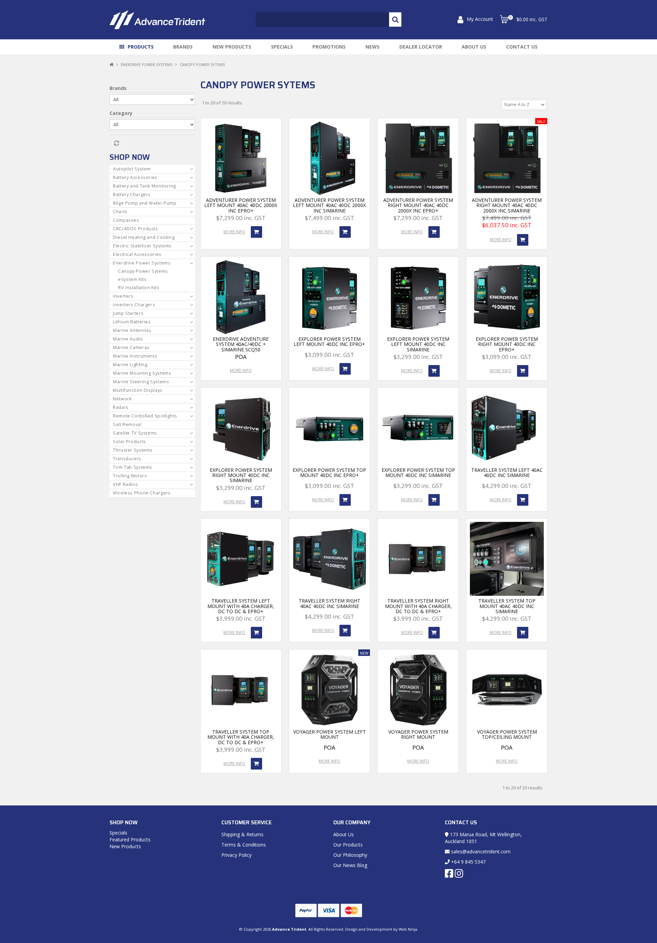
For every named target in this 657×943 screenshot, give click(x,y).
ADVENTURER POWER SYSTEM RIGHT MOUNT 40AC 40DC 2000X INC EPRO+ (418, 205)
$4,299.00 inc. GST (506, 486)
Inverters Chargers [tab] (134, 305)
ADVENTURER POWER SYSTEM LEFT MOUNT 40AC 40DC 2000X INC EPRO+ (240, 205)
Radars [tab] (121, 407)
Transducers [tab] (127, 459)
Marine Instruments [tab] (135, 356)
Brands (183, 46)
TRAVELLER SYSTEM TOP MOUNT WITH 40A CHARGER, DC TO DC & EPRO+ (240, 737)
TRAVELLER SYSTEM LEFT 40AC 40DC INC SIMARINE (507, 472)
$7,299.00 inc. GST (241, 218)
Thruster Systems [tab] (133, 450)
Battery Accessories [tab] (135, 177)
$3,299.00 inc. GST (418, 357)
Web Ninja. (408, 929)
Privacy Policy (236, 855)
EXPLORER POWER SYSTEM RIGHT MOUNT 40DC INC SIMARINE (241, 475)
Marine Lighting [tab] (130, 364)
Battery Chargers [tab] (132, 194)
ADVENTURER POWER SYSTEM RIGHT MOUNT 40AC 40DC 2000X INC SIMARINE (507, 205)
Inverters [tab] (123, 296)
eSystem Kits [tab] (132, 279)
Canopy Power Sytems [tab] (143, 271)
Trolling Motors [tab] (130, 476)
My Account (480, 19)
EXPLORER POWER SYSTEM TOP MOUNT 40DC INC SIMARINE (418, 472)
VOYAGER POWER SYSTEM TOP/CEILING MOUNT (507, 734)
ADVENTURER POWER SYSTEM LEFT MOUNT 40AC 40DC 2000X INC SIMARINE (329, 205)
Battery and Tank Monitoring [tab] (144, 186)
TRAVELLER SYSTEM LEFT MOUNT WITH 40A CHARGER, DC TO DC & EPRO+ (240, 606)
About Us (474, 46)
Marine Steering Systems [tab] (141, 382)
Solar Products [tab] (129, 441)
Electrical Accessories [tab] (137, 254)
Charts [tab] (120, 212)
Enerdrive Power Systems (146, 64)
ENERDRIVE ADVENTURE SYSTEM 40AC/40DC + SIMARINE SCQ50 (241, 344)
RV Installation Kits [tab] (138, 287)
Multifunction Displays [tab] (138, 390)
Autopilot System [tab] (132, 169)
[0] (504, 19)
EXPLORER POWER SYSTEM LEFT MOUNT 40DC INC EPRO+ (329, 341)
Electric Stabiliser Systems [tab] (142, 246)
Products (141, 46)
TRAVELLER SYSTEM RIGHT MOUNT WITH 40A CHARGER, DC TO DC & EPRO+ (418, 606)
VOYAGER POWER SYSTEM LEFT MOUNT (329, 734)
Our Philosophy (350, 855)
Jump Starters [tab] (128, 313)
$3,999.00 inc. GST (241, 618)
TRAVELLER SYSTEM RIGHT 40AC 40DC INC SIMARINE (329, 603)
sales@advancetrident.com (480, 851)
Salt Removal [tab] (127, 424)
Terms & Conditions (243, 844)
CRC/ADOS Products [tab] (135, 229)
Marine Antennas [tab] (132, 330)
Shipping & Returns (242, 834)
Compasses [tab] (126, 220)
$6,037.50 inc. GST (506, 225)
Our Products (348, 844)
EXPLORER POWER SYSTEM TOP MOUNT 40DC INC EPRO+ (329, 472)
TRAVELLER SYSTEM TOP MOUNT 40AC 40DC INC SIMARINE (507, 606)
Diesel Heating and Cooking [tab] (144, 237)
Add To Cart (256, 232)
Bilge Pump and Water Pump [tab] (145, 203)
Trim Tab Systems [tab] (132, 467)
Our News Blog (350, 865)
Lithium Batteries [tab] (132, 322)
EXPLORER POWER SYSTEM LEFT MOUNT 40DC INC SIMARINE (418, 344)
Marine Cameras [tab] (131, 347)
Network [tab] (122, 399)
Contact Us (522, 46)
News (372, 46)
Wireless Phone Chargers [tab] (142, 493)
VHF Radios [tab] (125, 484)
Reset (116, 143)
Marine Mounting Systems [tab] (142, 373)
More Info (234, 232)
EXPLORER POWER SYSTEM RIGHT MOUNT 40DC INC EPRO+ (507, 344)
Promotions (329, 46)
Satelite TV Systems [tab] (135, 433)
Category (121, 113)
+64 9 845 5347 (468, 861)
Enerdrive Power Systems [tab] (142, 263)
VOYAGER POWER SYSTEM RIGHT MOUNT (418, 734)
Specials (282, 46)
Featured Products (130, 839)
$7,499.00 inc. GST (329, 218)
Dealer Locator (420, 46)
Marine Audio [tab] (128, 339)
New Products (231, 46)
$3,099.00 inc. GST (329, 355)
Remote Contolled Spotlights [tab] (145, 416)
